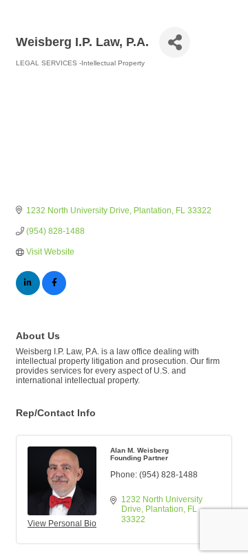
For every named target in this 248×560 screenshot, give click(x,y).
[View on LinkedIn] (28, 292)
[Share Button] (174, 42)
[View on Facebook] (54, 292)
